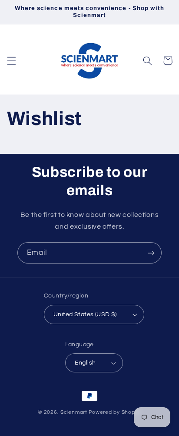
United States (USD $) (85, 314)
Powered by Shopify (115, 412)
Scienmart (73, 412)
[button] (11, 61)
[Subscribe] (151, 253)
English (85, 363)
